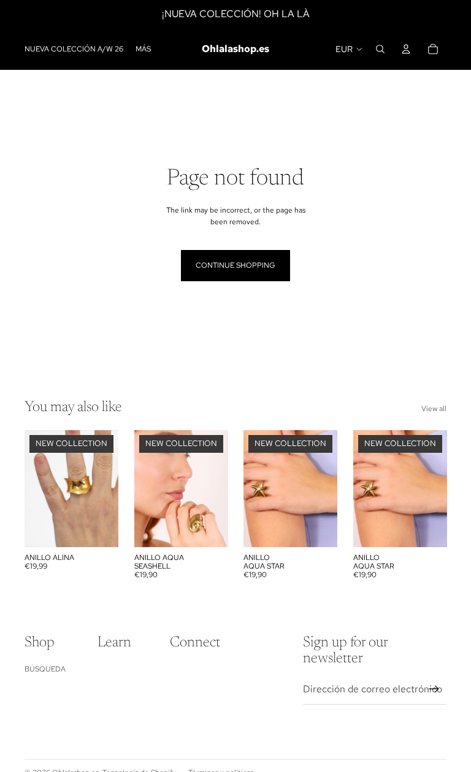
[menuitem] (143, 49)
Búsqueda (45, 669)
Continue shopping (235, 265)
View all (433, 409)
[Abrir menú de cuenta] (405, 49)
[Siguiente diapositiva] (108, 488)
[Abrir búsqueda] (380, 49)
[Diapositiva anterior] (34, 488)
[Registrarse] (434, 689)
